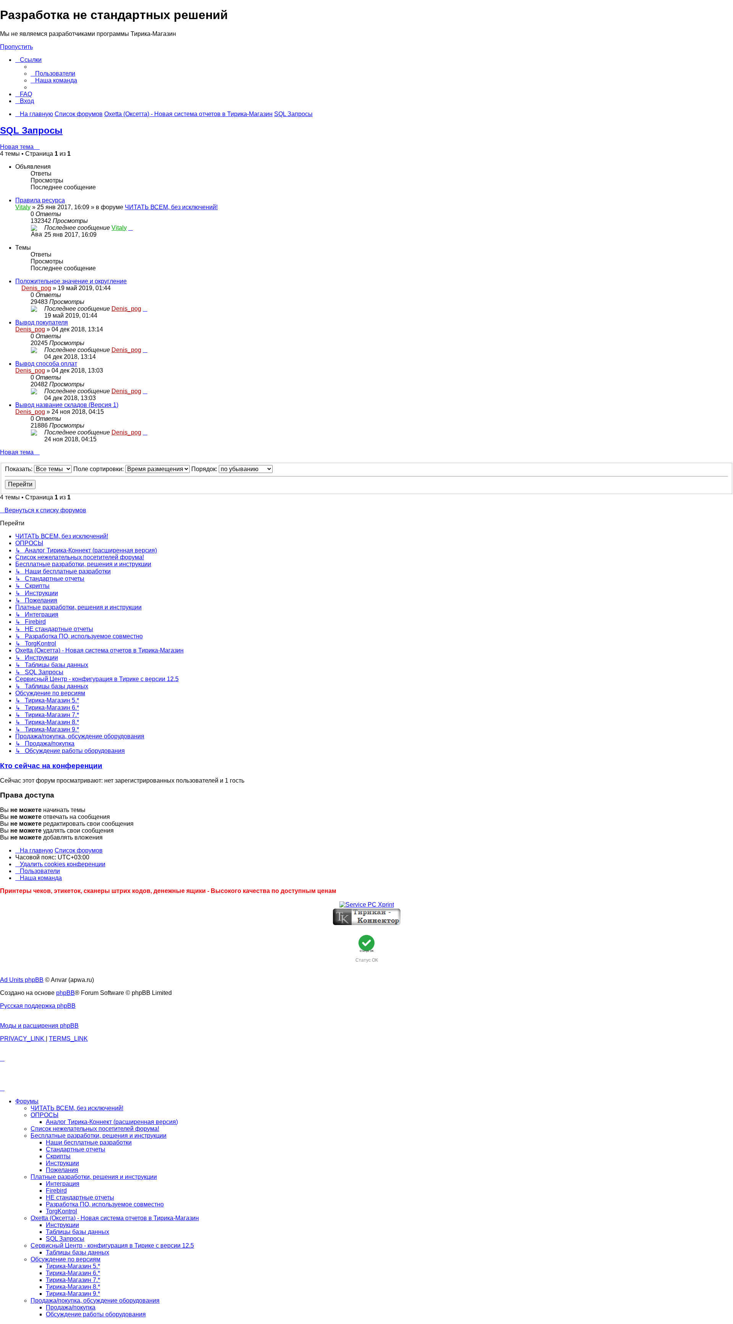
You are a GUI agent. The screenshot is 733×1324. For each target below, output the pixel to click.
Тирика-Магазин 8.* (73, 1287)
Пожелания (62, 1170)
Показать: (19, 469)
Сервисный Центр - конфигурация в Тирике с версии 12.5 (112, 1245)
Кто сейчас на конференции (51, 766)
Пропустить (16, 47)
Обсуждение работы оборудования (96, 1314)
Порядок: (205, 469)
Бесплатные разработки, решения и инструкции (98, 1135)
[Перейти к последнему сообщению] (130, 227)
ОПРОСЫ (44, 1115)
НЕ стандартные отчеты (80, 1197)
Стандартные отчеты (75, 1149)
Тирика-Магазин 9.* (73, 1293)
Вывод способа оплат (46, 363)
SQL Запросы (31, 130)
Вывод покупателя (41, 322)
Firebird (56, 1190)
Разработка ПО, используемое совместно (105, 1204)
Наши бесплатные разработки (89, 1142)
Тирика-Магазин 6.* (73, 1273)
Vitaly (23, 207)
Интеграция (62, 1183)
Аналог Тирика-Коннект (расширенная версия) (112, 1122)
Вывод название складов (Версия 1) (66, 405)
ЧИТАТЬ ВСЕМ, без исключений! (171, 207)
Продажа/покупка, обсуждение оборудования (95, 1300)
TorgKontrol (61, 1211)
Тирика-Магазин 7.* (73, 1280)
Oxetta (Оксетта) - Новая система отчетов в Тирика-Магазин (115, 1218)
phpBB (65, 993)
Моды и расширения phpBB (39, 1025)
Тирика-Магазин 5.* (73, 1266)
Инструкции (62, 1163)
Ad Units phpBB (22, 980)
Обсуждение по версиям (65, 1259)
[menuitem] (53, 73)
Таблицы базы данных (77, 1232)
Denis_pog (36, 288)
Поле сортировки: (99, 469)
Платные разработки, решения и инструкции (94, 1177)
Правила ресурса (40, 200)
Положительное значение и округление (71, 281)
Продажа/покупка (70, 1307)
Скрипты (58, 1156)
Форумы (27, 1101)
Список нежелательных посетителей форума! (95, 1128)
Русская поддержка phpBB (38, 1006)
